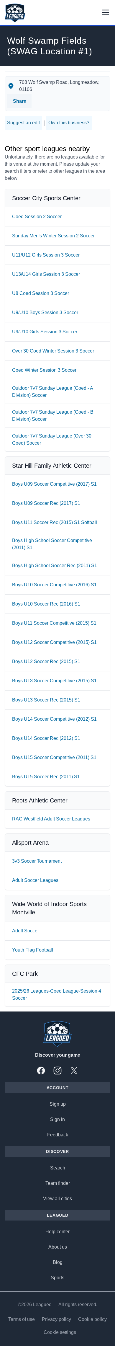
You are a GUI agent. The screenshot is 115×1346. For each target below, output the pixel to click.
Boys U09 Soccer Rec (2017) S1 (46, 503)
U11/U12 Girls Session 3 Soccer (46, 254)
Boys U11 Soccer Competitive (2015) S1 (54, 623)
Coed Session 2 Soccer (37, 216)
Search (57, 1167)
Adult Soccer (25, 930)
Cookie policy (92, 1319)
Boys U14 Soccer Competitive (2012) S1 (54, 719)
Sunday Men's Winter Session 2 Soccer (53, 235)
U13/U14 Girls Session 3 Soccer (46, 274)
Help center (57, 1231)
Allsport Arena (30, 842)
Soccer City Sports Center (46, 198)
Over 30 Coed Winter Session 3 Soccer (53, 350)
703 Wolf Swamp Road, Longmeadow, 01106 (59, 86)
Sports (57, 1277)
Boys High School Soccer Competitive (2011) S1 (52, 544)
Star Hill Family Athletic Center (51, 465)
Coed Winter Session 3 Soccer (44, 370)
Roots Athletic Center (40, 800)
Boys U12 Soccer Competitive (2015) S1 (54, 642)
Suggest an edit (23, 122)
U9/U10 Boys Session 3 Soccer (45, 312)
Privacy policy (56, 1319)
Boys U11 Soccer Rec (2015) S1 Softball (54, 522)
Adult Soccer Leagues (35, 880)
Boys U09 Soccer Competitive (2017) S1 (54, 484)
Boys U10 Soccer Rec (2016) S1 (46, 603)
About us (57, 1246)
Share (19, 101)
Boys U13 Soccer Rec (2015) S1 (46, 699)
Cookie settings (60, 1332)
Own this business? (68, 122)
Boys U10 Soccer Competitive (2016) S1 (54, 584)
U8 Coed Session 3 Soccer (40, 293)
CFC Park (25, 973)
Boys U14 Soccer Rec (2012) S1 (46, 738)
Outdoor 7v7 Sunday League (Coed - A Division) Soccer (52, 392)
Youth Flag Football (32, 949)
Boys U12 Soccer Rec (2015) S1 (46, 661)
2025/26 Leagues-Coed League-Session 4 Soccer (56, 994)
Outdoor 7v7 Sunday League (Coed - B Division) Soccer (52, 415)
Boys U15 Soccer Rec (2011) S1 (46, 776)
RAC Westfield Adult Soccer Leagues (51, 818)
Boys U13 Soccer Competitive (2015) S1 (54, 680)
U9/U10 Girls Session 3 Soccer (44, 331)
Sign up (58, 1104)
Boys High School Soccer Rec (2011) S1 (54, 565)
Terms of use (21, 1319)
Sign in (57, 1119)
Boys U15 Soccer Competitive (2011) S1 (54, 757)
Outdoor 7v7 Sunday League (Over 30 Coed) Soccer (51, 439)
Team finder (57, 1183)
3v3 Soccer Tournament (37, 861)
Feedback (57, 1134)
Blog (58, 1262)
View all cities (57, 1198)
